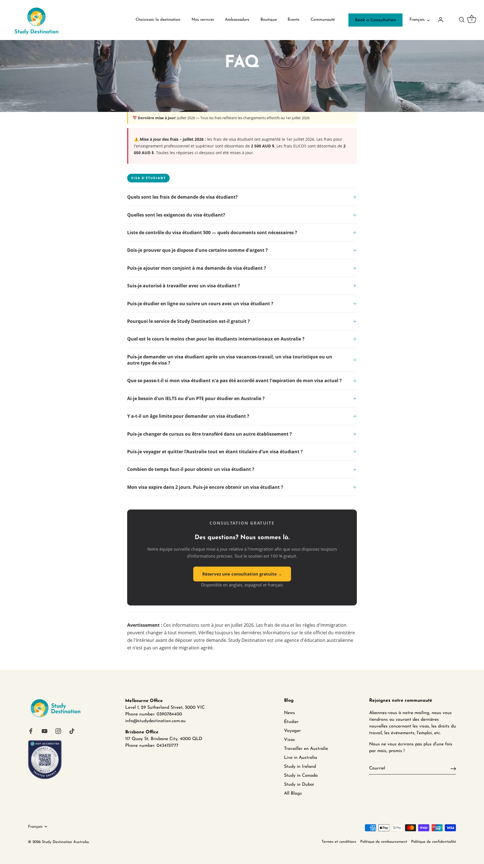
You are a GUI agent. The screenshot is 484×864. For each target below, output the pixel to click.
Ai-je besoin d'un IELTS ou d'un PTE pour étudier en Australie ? (196, 398)
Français (417, 20)
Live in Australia (300, 757)
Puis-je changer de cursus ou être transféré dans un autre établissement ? (209, 434)
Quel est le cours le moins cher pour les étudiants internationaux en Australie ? (215, 339)
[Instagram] (58, 731)
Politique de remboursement (383, 842)
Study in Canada (301, 775)
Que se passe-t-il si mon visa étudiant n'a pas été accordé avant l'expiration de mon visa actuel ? (234, 380)
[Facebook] (31, 731)
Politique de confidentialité (433, 842)
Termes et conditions (339, 842)
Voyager (292, 731)
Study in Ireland (300, 766)
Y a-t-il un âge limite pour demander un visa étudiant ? (188, 416)
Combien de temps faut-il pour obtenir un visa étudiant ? (190, 469)
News (289, 713)
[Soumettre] (453, 768)
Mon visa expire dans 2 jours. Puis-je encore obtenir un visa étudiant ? (205, 487)
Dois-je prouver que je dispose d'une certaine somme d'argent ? (197, 250)
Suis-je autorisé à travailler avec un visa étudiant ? (183, 286)
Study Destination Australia (65, 842)
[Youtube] (44, 731)
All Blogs (293, 793)
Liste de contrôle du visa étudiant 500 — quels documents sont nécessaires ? (212, 232)
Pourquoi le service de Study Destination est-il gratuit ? (188, 321)
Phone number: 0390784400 (153, 714)
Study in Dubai (299, 784)
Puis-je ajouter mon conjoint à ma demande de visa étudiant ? (196, 268)
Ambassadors (237, 20)
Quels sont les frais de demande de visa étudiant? (182, 197)
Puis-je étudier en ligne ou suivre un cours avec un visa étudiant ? (200, 303)
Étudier (291, 722)
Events (293, 20)
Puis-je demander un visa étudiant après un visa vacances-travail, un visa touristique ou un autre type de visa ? (229, 360)
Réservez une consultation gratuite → (242, 574)
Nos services (203, 20)
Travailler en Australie (306, 748)
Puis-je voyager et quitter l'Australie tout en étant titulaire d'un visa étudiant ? (215, 452)
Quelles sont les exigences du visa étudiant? (176, 215)
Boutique (268, 20)
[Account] (445, 19)
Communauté (323, 20)
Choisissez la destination (158, 20)
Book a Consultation (375, 20)
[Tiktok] (72, 731)
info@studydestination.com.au (155, 721)
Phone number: (140, 745)
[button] (461, 19)
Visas (289, 740)
